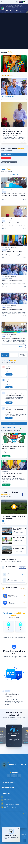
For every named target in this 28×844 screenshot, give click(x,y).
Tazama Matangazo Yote (14, 423)
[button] (14, 697)
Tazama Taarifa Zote (8, 154)
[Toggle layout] (19, 828)
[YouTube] (15, 775)
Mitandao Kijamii (11, 1)
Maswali (3, 1)
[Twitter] (19, 775)
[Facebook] (8, 775)
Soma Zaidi (5, 140)
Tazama (9, 374)
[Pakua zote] (22, 574)
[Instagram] (12, 775)
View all (25, 494)
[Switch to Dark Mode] (17, 2)
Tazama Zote (22, 567)
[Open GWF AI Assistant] (24, 840)
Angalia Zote (21, 428)
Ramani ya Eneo (23, 836)
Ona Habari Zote (14, 174)
